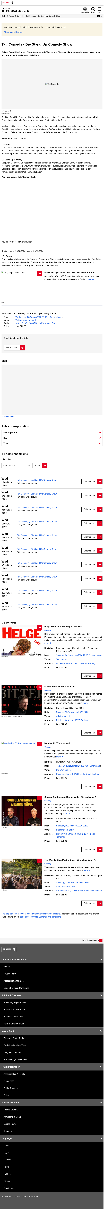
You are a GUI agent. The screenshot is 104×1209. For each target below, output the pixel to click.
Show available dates (13, 32)
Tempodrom (61, 659)
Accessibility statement (14, 981)
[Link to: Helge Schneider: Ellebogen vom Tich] (22, 640)
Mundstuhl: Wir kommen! (57, 743)
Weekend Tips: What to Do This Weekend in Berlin (69, 272)
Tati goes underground (25, 320)
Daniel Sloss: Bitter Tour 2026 (59, 686)
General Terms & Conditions (16, 988)
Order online (11, 348)
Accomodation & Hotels (14, 1074)
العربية (6, 1153)
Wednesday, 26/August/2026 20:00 (31, 317)
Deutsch (7, 1145)
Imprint (7, 967)
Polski (6, 1167)
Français (7, 1160)
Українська (9, 1188)
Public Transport (11, 1088)
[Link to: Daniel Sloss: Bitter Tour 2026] (22, 700)
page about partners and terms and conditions (40, 917)
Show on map (8, 417)
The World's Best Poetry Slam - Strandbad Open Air (70, 860)
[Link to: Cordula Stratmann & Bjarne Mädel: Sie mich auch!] (22, 811)
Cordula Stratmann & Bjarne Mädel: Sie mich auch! (70, 797)
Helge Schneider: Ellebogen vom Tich (63, 626)
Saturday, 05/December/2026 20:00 (72, 826)
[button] (99, 16)
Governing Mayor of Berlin (15, 1002)
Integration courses (12, 1052)
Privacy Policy (10, 974)
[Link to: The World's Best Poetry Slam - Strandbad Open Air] (22, 874)
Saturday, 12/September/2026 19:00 (72, 883)
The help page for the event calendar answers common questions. (31, 914)
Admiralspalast (63, 716)
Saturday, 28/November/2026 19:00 (72, 655)
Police (6, 1095)
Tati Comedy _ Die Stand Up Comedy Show (37, 480)
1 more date (95, 766)
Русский (7, 1174)
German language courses (15, 1059)
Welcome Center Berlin (14, 1038)
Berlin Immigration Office (15, 1045)
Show (37, 465)
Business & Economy (13, 1017)
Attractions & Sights (12, 1117)
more (89, 279)
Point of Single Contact (14, 1024)
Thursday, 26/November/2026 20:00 (72, 766)
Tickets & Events (11, 1110)
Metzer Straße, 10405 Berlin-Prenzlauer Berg (35, 323)
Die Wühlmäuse (63, 770)
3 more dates (95, 655)
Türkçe (7, 1181)
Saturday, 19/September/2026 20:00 (72, 712)
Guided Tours (10, 1124)
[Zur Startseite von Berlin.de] (9, 951)
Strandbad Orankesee (66, 887)
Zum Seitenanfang (90, 940)
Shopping (8, 1131)
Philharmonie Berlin (65, 830)
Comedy (47, 630)
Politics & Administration (14, 1009)
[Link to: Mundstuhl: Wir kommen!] (22, 743)
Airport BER (9, 1081)
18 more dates (55, 317)
